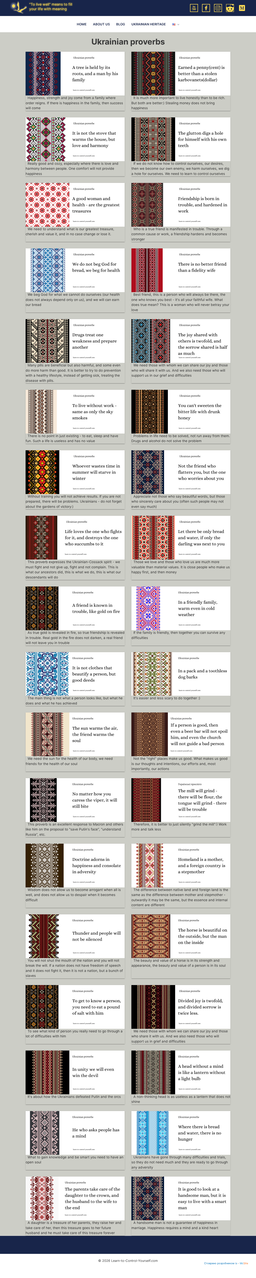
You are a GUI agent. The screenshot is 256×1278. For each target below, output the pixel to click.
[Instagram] (218, 8)
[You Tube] (194, 8)
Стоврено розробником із (220, 1263)
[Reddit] (230, 8)
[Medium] (242, 8)
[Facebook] (206, 8)
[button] (177, 24)
